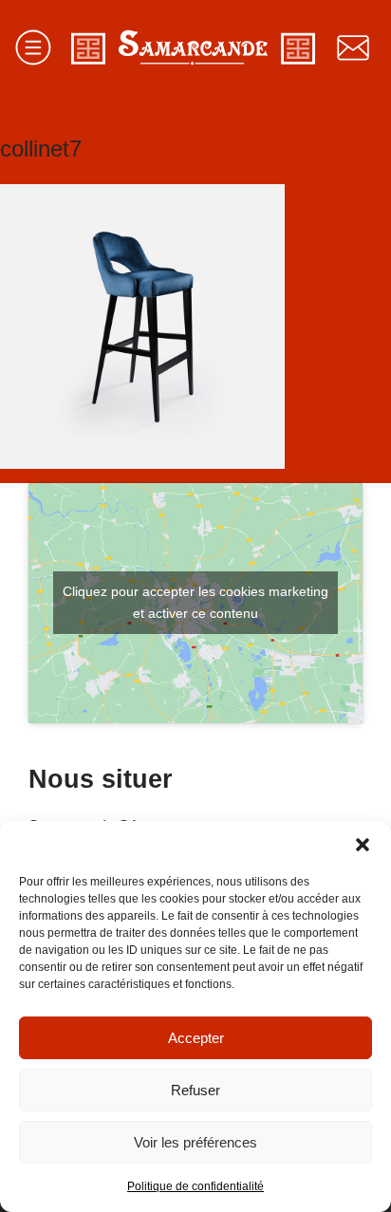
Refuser (195, 1090)
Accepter (196, 1038)
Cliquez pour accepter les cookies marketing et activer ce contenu (195, 602)
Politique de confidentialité (195, 1186)
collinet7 (41, 148)
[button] (362, 844)
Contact (353, 47)
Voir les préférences (195, 1142)
